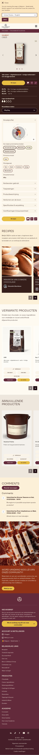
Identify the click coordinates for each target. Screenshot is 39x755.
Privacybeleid (19, 746)
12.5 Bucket (23, 459)
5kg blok (10, 372)
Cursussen (5, 712)
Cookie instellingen (19, 751)
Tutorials (4, 724)
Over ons (4, 658)
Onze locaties (6, 718)
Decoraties (5, 694)
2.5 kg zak (17, 376)
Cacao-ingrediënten (8, 682)
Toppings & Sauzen (7, 697)
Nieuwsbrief (5, 667)
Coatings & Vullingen (8, 688)
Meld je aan (8, 588)
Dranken (4, 703)
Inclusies (4, 691)
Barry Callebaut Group (9, 661)
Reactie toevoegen (10, 488)
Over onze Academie (8, 721)
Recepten (5, 649)
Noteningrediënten (7, 685)
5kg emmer (10, 459)
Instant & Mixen (6, 700)
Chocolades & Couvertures (17, 30)
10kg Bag (23, 372)
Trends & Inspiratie (7, 652)
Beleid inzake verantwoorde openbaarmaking (20, 749)
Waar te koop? (6, 670)
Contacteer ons (6, 664)
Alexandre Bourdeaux (14, 286)
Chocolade (5, 30)
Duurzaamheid (6, 655)
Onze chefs (5, 715)
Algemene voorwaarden (19, 743)
